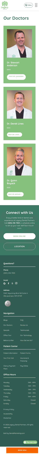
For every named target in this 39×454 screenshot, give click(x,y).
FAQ (21, 320)
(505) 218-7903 (14, 223)
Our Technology (26, 335)
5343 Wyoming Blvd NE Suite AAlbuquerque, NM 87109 (15, 294)
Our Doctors (7, 325)
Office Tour (7, 335)
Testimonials (24, 330)
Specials (6, 330)
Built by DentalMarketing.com (14, 433)
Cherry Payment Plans (9, 367)
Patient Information (10, 353)
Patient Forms (25, 353)
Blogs (5, 320)
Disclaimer (7, 418)
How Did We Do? (26, 340)
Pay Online (24, 366)
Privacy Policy (8, 409)
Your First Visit (8, 358)
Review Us (24, 325)
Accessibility (7, 414)
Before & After (8, 340)
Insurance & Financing (24, 359)
